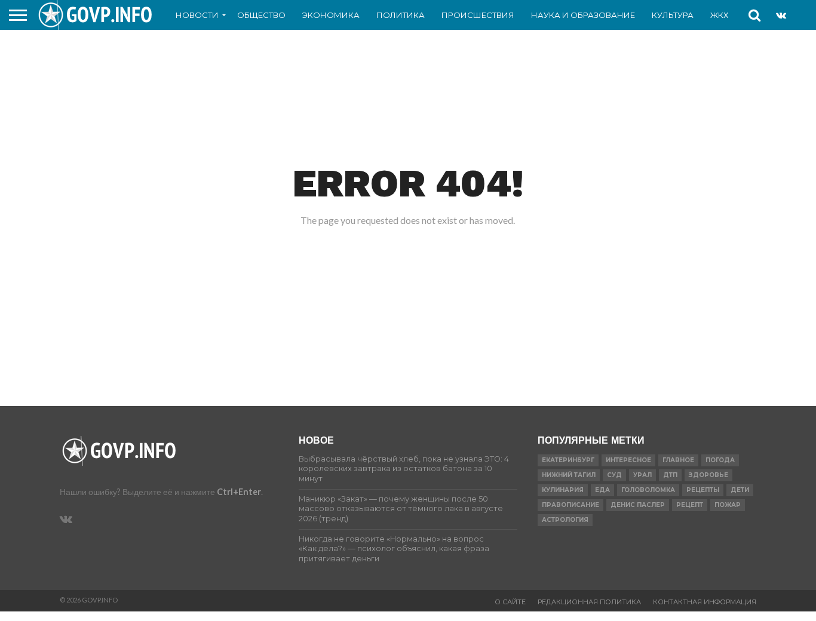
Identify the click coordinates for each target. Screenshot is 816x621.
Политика (400, 15)
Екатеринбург (568, 460)
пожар (727, 505)
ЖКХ (719, 15)
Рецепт (689, 505)
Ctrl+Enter (239, 492)
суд (614, 475)
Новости (197, 15)
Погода (720, 460)
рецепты (702, 490)
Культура (673, 15)
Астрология (565, 520)
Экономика (331, 15)
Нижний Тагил (569, 475)
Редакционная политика (589, 602)
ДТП (670, 475)
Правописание (570, 505)
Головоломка (648, 490)
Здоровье (708, 475)
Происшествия (477, 15)
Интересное (628, 460)
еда (602, 490)
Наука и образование (583, 15)
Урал (642, 475)
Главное (678, 460)
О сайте (510, 602)
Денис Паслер (638, 505)
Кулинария (563, 490)
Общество (261, 15)
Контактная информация (704, 602)
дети (740, 490)
